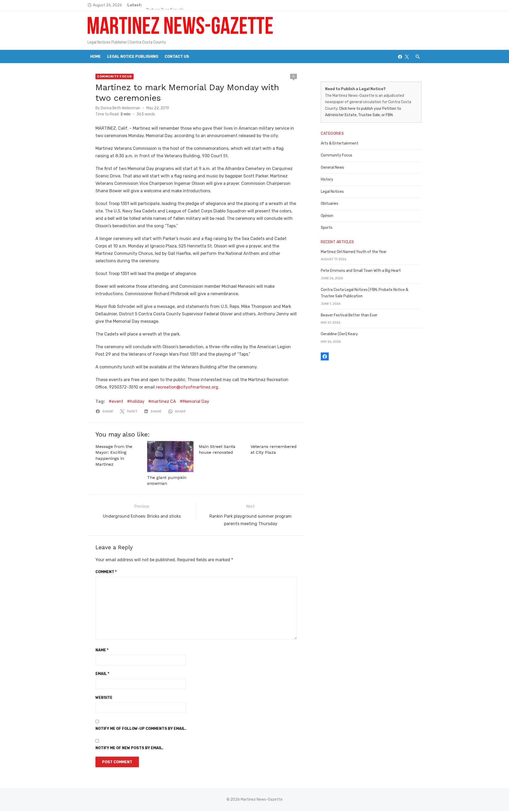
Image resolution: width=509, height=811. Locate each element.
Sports (326, 227)
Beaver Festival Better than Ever (349, 315)
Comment (106, 572)
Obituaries (329, 203)
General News (332, 167)
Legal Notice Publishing (132, 56)
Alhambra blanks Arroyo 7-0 (170, 5)
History (327, 179)
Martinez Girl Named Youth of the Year (354, 252)
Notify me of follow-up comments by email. (140, 728)
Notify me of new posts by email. (129, 748)
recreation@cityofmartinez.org (187, 387)
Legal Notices (332, 191)
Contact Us (177, 56)
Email (102, 674)
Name (101, 650)
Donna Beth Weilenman (120, 108)
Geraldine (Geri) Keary (339, 334)
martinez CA (163, 401)
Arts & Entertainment (339, 143)
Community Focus (114, 76)
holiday (137, 401)
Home (95, 56)
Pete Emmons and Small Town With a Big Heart (361, 270)
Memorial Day (196, 401)
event (117, 401)
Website (103, 697)
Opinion (327, 215)
